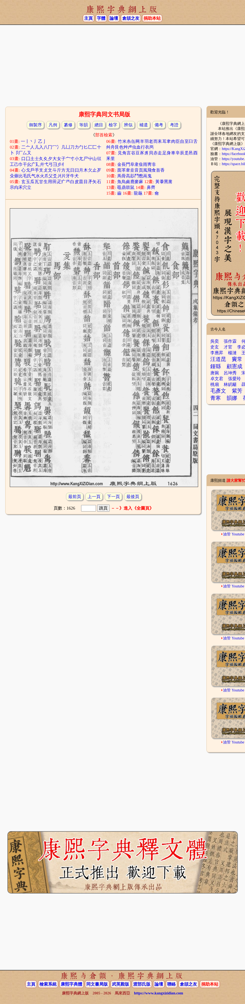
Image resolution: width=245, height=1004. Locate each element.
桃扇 (214, 384)
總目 (99, 124)
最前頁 (74, 496)
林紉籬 (230, 384)
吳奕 (214, 341)
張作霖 (230, 341)
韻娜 (232, 398)
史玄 (214, 347)
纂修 (68, 124)
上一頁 (94, 496)
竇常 (237, 359)
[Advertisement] (122, 67)
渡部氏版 (141, 984)
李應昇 (216, 352)
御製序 (35, 124)
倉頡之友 (130, 18)
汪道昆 (218, 359)
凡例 (53, 124)
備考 (159, 124)
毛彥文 (218, 391)
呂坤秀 (230, 373)
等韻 (83, 124)
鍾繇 (215, 366)
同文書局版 (97, 984)
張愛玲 (234, 378)
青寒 (215, 398)
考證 (174, 124)
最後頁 (132, 496)
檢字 (113, 124)
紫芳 (237, 391)
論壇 (114, 18)
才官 (228, 347)
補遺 (143, 124)
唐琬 (214, 373)
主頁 (88, 18)
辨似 (128, 124)
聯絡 (171, 984)
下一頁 (113, 496)
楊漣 (232, 352)
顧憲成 (234, 366)
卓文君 (216, 378)
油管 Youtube (233, 534)
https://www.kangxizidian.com (158, 993)
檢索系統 (48, 984)
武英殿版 (120, 984)
